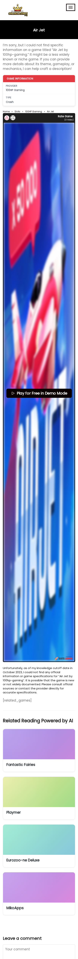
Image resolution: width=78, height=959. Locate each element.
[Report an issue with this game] (6, 117)
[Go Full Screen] (12, 117)
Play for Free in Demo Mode (42, 393)
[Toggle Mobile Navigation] (70, 7)
